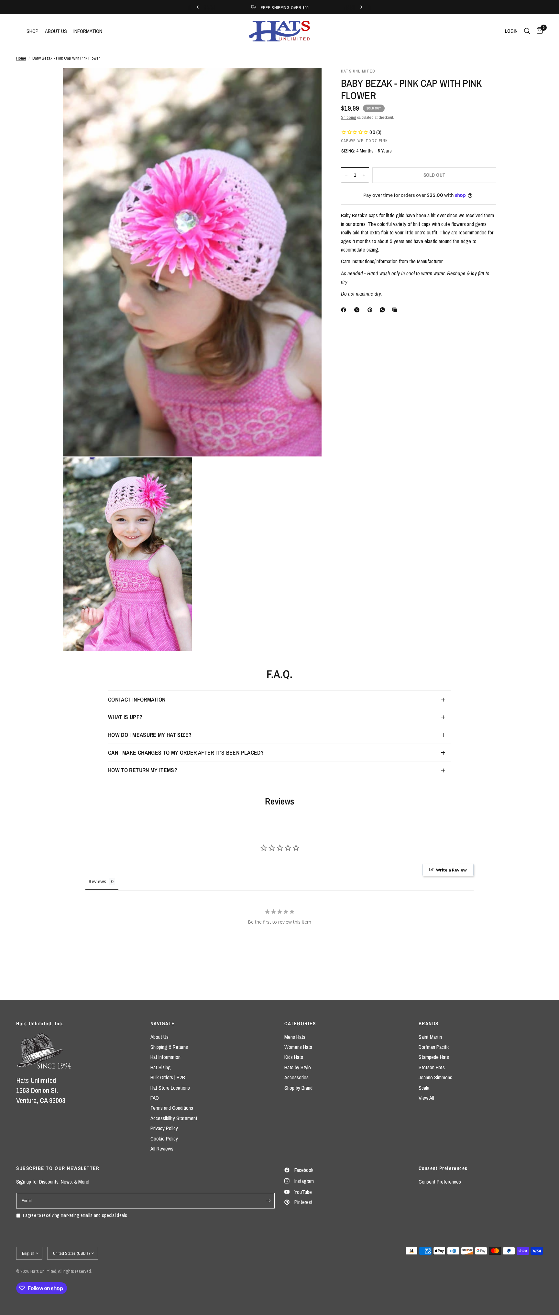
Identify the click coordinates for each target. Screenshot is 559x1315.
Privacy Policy (164, 1128)
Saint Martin (430, 1036)
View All (426, 1097)
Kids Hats (293, 1057)
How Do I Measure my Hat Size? (150, 734)
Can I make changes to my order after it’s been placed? (186, 752)
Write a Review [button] (451, 870)
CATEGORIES (300, 1023)
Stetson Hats (432, 1067)
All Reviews (161, 1148)
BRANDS (429, 1023)
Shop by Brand (298, 1087)
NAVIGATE (162, 1023)
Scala (424, 1087)
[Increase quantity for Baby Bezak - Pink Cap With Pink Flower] (364, 175)
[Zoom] (308, 81)
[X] (358, 310)
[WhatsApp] (384, 310)
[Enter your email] (268, 1200)
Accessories (296, 1077)
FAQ (154, 1097)
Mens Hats (294, 1036)
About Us (159, 1036)
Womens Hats (298, 1047)
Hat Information (165, 1057)
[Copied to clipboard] (396, 310)
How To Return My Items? (142, 770)
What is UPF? (125, 717)
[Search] (527, 31)
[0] (538, 31)
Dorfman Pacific (434, 1047)
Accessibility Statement (173, 1118)
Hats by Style (297, 1067)
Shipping (348, 117)
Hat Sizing (160, 1067)
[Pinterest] (371, 310)
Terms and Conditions (171, 1107)
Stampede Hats (434, 1057)
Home (21, 58)
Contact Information (137, 699)
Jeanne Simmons (435, 1077)
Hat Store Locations (170, 1087)
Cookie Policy (164, 1138)
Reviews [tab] (97, 881)
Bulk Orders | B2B (167, 1077)
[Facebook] (345, 310)
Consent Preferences (440, 1181)
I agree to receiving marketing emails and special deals (75, 1215)
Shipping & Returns (169, 1047)
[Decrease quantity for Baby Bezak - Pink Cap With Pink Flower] (346, 175)
